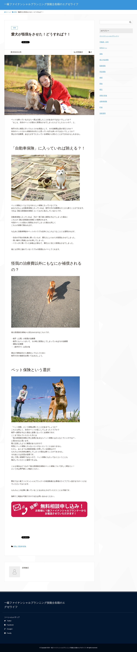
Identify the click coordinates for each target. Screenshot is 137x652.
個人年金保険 (104, 60)
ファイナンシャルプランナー (109, 36)
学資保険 (103, 72)
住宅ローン (103, 48)
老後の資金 (103, 95)
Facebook (10, 625)
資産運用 (103, 113)
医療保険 (103, 66)
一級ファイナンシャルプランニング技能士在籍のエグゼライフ (41, 4)
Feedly (9, 633)
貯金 (101, 107)
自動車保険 (22, 546)
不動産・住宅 (104, 42)
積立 (101, 89)
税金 (101, 83)
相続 (101, 77)
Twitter (9, 621)
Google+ (10, 629)
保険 (15, 546)
